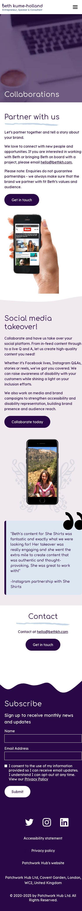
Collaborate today (27, 422)
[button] (75, 7)
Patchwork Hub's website (43, 863)
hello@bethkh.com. (56, 162)
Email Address (16, 748)
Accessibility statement (43, 838)
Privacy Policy (36, 779)
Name (9, 731)
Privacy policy (43, 850)
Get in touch (22, 200)
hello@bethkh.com (52, 631)
